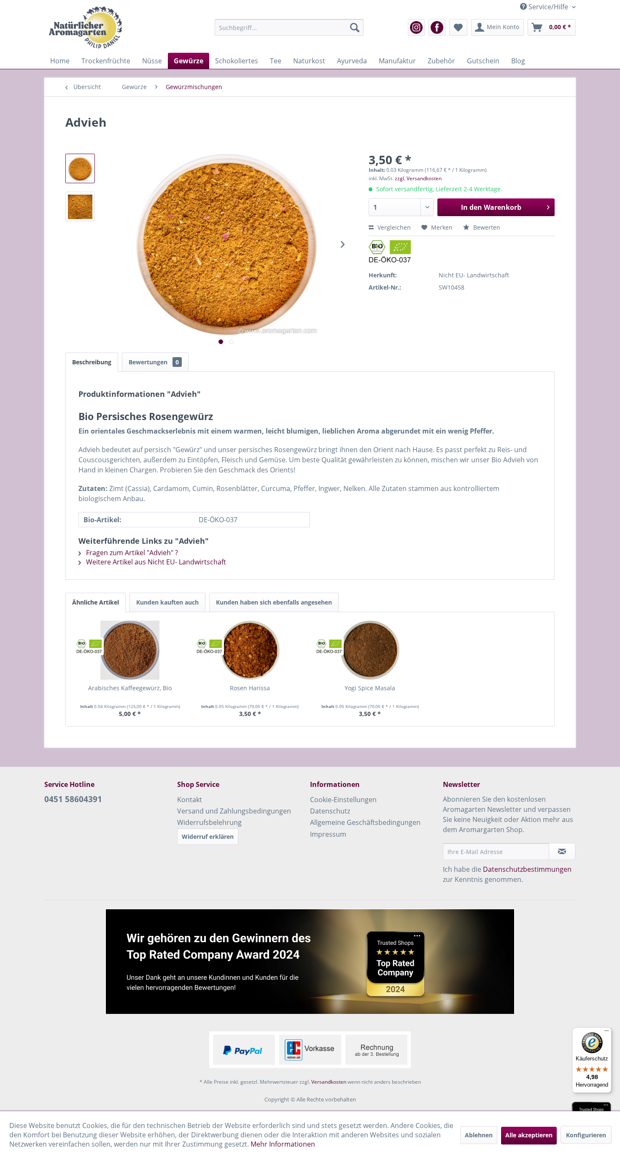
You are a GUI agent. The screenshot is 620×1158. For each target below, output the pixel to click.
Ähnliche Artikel (95, 602)
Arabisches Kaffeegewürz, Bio (130, 688)
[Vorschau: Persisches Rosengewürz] (80, 206)
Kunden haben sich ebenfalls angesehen (274, 602)
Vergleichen (393, 227)
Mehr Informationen (283, 1144)
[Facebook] (437, 27)
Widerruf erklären (208, 837)
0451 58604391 (73, 799)
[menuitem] (289, 27)
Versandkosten (328, 1081)
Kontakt (189, 799)
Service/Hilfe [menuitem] (548, 6)
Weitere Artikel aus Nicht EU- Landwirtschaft (155, 562)
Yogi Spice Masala (370, 688)
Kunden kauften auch (167, 602)
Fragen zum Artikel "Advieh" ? (131, 552)
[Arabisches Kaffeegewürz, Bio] (130, 650)
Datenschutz (330, 811)
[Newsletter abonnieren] (562, 851)
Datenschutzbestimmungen (527, 869)
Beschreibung (91, 362)
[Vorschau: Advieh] (80, 168)
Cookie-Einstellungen (343, 799)
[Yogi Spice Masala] (370, 650)
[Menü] (606, 1033)
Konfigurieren (586, 1135)
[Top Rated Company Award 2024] (310, 961)
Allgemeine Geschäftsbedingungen (365, 822)
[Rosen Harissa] (250, 650)
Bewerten (486, 227)
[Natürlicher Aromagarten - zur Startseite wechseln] (85, 27)
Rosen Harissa (250, 688)
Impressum (328, 834)
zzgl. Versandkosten (418, 178)
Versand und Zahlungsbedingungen (234, 811)
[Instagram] (416, 27)
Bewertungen (154, 362)
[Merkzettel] (458, 27)
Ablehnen (479, 1135)
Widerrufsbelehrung (209, 822)
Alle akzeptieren (529, 1135)
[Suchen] (355, 27)
